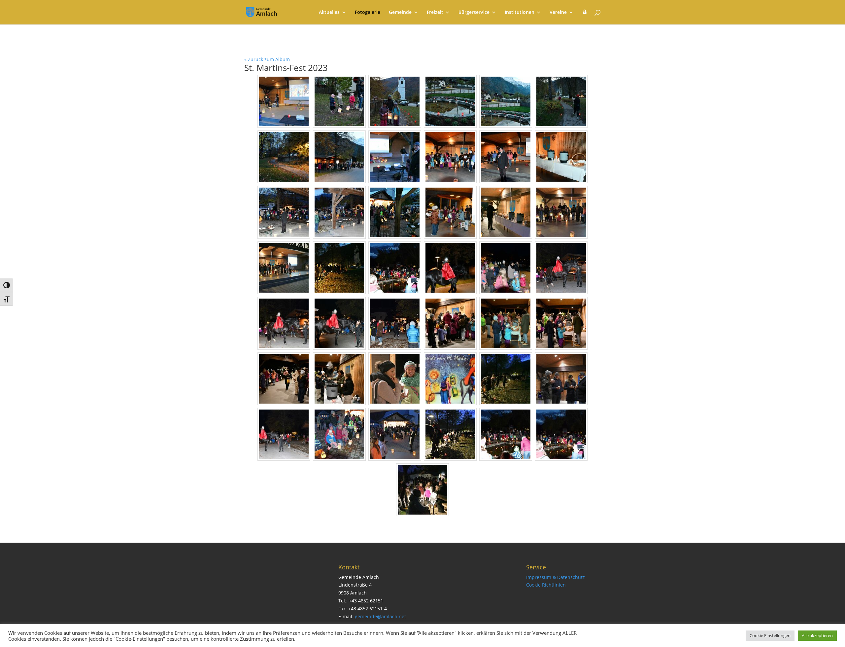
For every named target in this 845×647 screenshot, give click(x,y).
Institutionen (519, 12)
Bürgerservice (474, 12)
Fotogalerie (367, 12)
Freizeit (435, 12)
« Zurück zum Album (267, 59)
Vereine (558, 12)
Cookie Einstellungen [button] (770, 635)
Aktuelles (329, 12)
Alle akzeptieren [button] (817, 635)
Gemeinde (400, 12)
